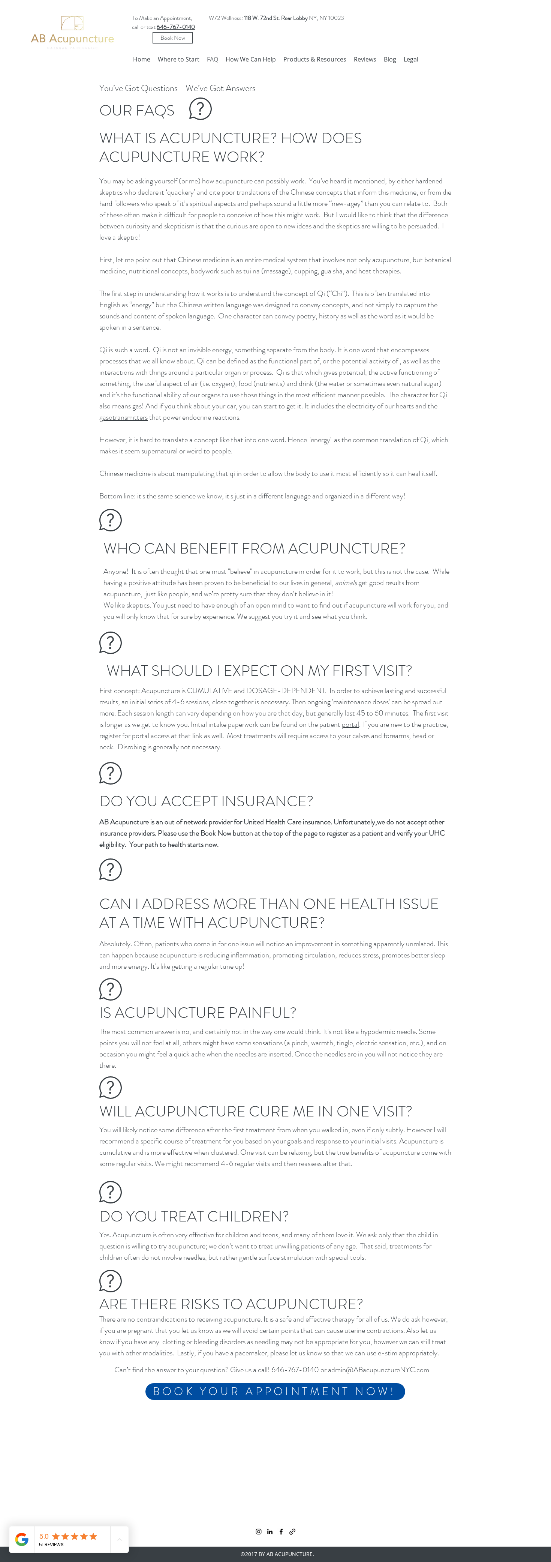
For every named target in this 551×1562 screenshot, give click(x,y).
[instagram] (258, 1531)
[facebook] (281, 1531)
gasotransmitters (123, 417)
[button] (251, 59)
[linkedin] (270, 1531)
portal (350, 724)
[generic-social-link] (292, 1531)
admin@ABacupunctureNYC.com (378, 1369)
